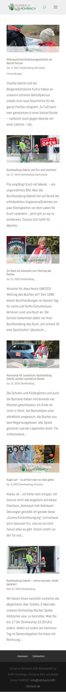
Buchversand (41, 174)
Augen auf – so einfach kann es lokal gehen (30, 480)
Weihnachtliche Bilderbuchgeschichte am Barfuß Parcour (29, 61)
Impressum (22, 656)
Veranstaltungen (14, 73)
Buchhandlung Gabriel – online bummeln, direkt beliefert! (32, 582)
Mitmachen (39, 67)
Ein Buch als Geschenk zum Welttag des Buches (29, 272)
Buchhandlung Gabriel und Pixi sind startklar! (31, 170)
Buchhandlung (27, 67)
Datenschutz (39, 656)
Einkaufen (38, 484)
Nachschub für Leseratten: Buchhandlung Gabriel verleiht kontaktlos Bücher (29, 377)
